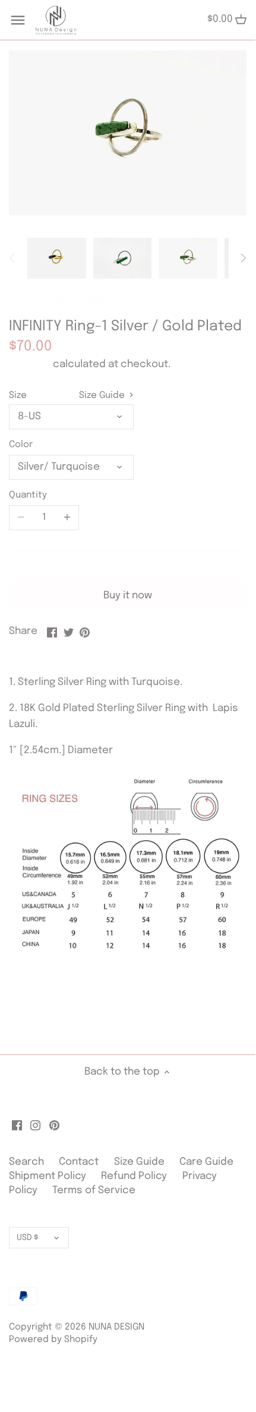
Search (26, 1162)
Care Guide (206, 1162)
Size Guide (103, 395)
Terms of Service (93, 1190)
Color (21, 445)
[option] (57, 258)
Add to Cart (128, 563)
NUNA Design (39, 299)
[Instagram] (35, 1125)
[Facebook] (17, 1125)
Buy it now (127, 596)
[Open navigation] (18, 20)
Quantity (28, 495)
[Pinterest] (54, 1125)
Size (18, 395)
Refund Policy (134, 1176)
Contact (80, 1162)
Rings (93, 299)
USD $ (28, 1237)
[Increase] (67, 518)
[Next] (243, 258)
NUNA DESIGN (116, 1327)
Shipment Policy (47, 1176)
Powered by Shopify (53, 1339)
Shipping (29, 364)
